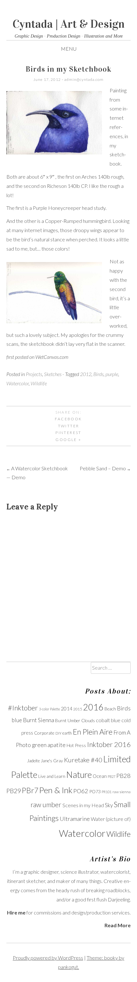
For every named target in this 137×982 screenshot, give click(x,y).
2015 (77, 709)
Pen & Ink (55, 790)
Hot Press (76, 745)
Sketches (52, 374)
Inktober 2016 (109, 744)
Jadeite (33, 760)
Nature (79, 774)
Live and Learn (51, 776)
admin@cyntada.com (84, 79)
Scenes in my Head (83, 805)
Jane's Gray (52, 760)
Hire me (16, 912)
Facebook (68, 418)
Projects (34, 374)
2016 (93, 707)
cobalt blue (108, 720)
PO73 (95, 791)
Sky (109, 805)
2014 (66, 708)
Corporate (44, 733)
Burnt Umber (67, 720)
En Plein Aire (92, 731)
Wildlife (39, 383)
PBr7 (30, 790)
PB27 (111, 776)
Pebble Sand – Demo (105, 468)
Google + (68, 439)
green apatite (49, 744)
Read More (118, 925)
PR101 (107, 792)
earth (67, 733)
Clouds (88, 720)
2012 (85, 374)
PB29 (13, 790)
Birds (98, 374)
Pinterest (68, 432)
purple (111, 374)
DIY (58, 733)
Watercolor (17, 383)
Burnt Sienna (38, 719)
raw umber (46, 804)
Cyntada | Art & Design (68, 24)
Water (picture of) (111, 819)
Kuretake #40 (83, 760)
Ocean (100, 776)
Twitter (68, 425)
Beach (110, 708)
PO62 (80, 790)
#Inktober (23, 708)
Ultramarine (75, 818)
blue (17, 720)
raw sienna (121, 791)
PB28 (123, 775)
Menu (68, 49)
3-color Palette (49, 709)
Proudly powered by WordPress (48, 958)
